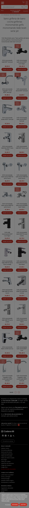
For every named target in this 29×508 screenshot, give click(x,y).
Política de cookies (5, 500)
